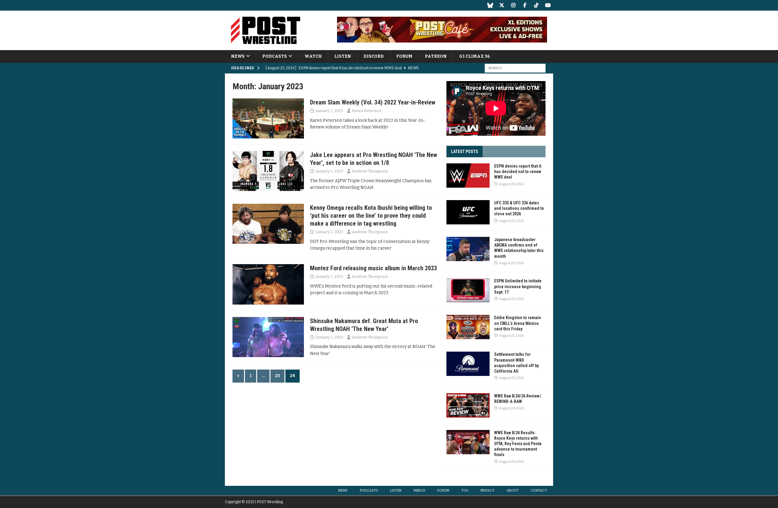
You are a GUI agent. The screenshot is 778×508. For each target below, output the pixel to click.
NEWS (238, 56)
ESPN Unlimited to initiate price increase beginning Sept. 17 (518, 286)
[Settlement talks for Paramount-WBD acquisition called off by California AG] (468, 364)
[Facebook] (524, 5)
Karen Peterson (366, 110)
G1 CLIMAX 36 (474, 56)
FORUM (404, 56)
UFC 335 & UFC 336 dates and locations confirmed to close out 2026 (519, 208)
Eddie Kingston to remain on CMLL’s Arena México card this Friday (517, 323)
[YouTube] (547, 5)
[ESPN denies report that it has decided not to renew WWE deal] (468, 175)
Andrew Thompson (370, 171)
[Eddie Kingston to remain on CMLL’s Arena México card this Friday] (468, 327)
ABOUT (512, 491)
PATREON (436, 56)
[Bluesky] (490, 5)
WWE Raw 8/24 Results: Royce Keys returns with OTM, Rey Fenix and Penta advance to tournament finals (518, 443)
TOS (464, 491)
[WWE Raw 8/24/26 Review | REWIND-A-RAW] (468, 405)
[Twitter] (501, 5)
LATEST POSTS (464, 151)
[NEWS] (268, 171)
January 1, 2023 (329, 110)
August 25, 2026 (511, 184)
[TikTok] (536, 5)
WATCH (313, 56)
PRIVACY (487, 491)
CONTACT (539, 491)
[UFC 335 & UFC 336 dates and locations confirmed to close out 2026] (468, 212)
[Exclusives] (268, 118)
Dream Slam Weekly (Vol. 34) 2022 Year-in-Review (372, 102)
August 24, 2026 (511, 408)
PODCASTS (274, 56)
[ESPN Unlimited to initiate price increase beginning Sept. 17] (468, 290)
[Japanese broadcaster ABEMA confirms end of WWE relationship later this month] (468, 249)
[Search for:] (515, 68)
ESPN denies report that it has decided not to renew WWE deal (517, 171)
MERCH (419, 491)
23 (277, 375)
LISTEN (342, 56)
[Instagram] (513, 5)
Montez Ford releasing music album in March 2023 (373, 268)
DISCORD (373, 56)
